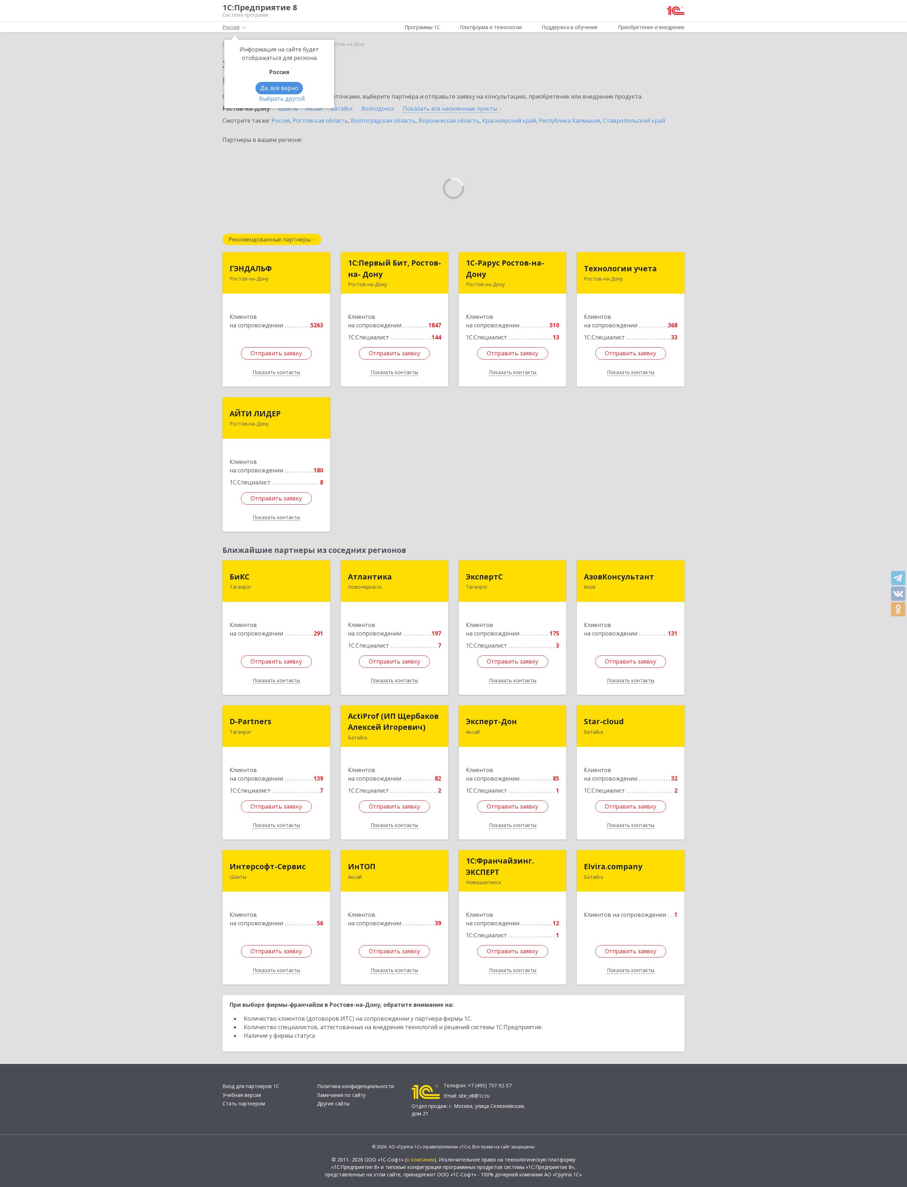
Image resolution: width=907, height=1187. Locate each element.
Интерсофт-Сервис (268, 866)
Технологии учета (620, 268)
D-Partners (250, 721)
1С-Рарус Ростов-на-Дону (505, 268)
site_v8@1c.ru (474, 1095)
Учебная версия (241, 1095)
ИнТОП (362, 866)
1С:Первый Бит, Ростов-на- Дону (394, 268)
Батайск (342, 108)
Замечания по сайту (341, 1095)
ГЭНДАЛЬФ (251, 268)
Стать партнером (243, 1103)
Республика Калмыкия (569, 120)
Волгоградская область (383, 120)
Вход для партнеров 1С (250, 1086)
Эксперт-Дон (491, 721)
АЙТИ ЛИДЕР (255, 413)
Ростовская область (320, 120)
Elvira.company (613, 866)
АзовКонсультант (619, 577)
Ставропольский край (634, 120)
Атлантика (370, 577)
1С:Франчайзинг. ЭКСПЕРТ (500, 866)
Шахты (288, 108)
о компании (420, 1159)
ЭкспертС (484, 577)
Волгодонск (377, 108)
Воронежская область (448, 120)
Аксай (314, 108)
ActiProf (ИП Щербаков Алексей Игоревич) (393, 721)
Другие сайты (333, 1103)
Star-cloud (604, 721)
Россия (280, 120)
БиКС (239, 577)
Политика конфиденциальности (355, 1086)
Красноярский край (509, 120)
